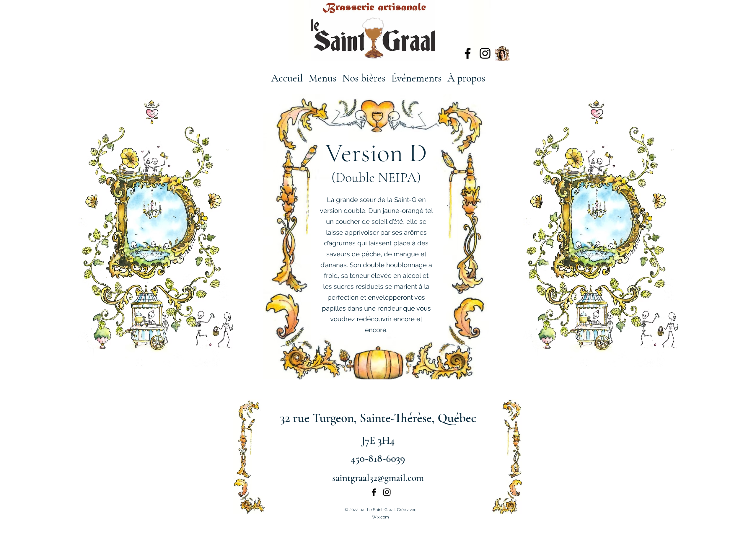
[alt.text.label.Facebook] (467, 53)
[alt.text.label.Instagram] (485, 53)
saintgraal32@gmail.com (378, 478)
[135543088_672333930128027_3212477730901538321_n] (502, 53)
